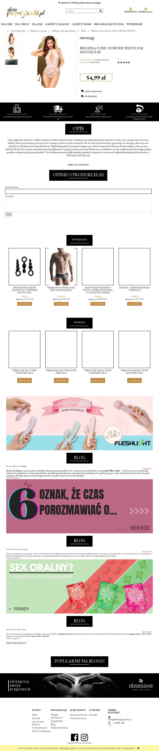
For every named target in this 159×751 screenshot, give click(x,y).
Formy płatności (39, 727)
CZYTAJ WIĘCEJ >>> (13, 478)
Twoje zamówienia (78, 714)
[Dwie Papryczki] (25, 12)
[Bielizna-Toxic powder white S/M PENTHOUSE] (11, 39)
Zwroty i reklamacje (41, 731)
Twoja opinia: (9, 196)
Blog (53, 724)
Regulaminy (56, 720)
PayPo (34, 714)
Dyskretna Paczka (59, 727)
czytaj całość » (147, 468)
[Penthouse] (87, 38)
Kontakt (36, 718)
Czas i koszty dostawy (38, 723)
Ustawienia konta (78, 718)
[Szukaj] (100, 11)
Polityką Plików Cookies (67, 748)
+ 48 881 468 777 (116, 724)
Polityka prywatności (56, 716)
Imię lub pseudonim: (11, 187)
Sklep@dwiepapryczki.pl (119, 719)
